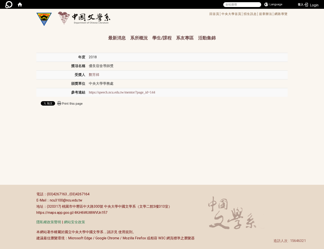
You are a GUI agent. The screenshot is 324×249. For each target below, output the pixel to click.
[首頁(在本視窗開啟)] (19, 4)
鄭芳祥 (94, 75)
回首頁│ (215, 14)
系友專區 (185, 37)
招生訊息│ (251, 14)
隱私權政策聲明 (48, 222)
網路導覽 (281, 14)
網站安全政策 (74, 222)
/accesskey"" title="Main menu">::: (147, 14)
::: (34, 194)
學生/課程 (162, 37)
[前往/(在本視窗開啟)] (88, 18)
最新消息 (117, 37)
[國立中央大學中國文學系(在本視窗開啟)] (44, 19)
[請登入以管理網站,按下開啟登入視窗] (8, 4)
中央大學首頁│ (233, 14)
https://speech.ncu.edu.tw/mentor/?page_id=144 (122, 92)
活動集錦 (207, 37)
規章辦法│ (266, 14)
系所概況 (139, 37)
